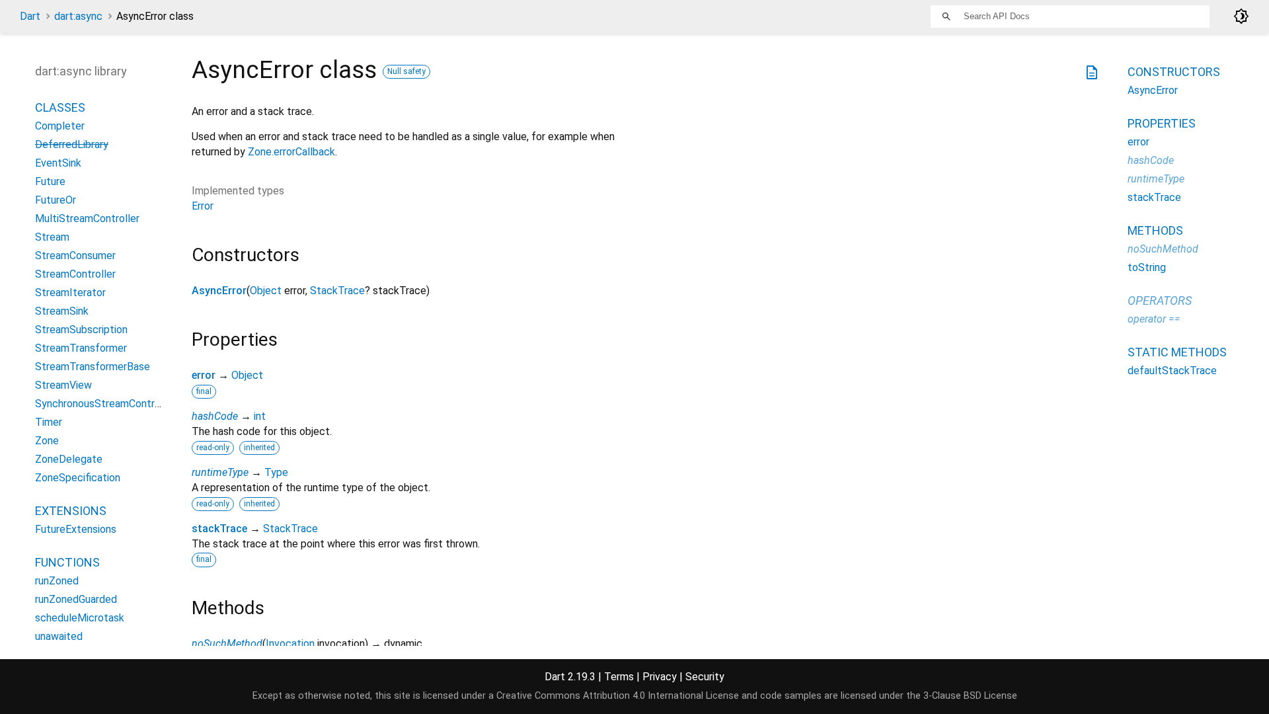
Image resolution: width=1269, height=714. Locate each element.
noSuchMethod (227, 643)
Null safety (406, 71)
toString (1147, 267)
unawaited (59, 636)
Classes (60, 107)
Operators (1160, 300)
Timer (48, 422)
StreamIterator (70, 292)
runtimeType (220, 472)
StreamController (75, 274)
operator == (1154, 319)
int (260, 416)
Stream (52, 237)
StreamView (63, 385)
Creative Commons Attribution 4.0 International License (617, 695)
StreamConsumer (75, 255)
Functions (67, 562)
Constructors (1174, 72)
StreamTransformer (81, 348)
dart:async (78, 16)
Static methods (1177, 352)
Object (266, 290)
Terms (619, 676)
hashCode (215, 416)
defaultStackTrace (1172, 370)
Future (50, 181)
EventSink (58, 163)
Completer (60, 126)
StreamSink (62, 311)
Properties (1162, 123)
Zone (47, 440)
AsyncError (219, 290)
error (203, 375)
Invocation (290, 643)
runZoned (57, 581)
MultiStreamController (87, 218)
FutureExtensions (75, 529)
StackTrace (337, 290)
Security (704, 676)
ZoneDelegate (68, 459)
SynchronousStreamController (105, 403)
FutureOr (55, 200)
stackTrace (219, 528)
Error (202, 206)
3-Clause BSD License (970, 695)
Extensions (70, 511)
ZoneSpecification (77, 477)
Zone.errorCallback (291, 151)
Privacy (659, 676)
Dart (30, 16)
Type (276, 472)
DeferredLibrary (71, 144)
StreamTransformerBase (92, 366)
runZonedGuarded (76, 599)
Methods (1155, 230)
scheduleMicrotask (79, 618)
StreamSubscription (81, 329)
